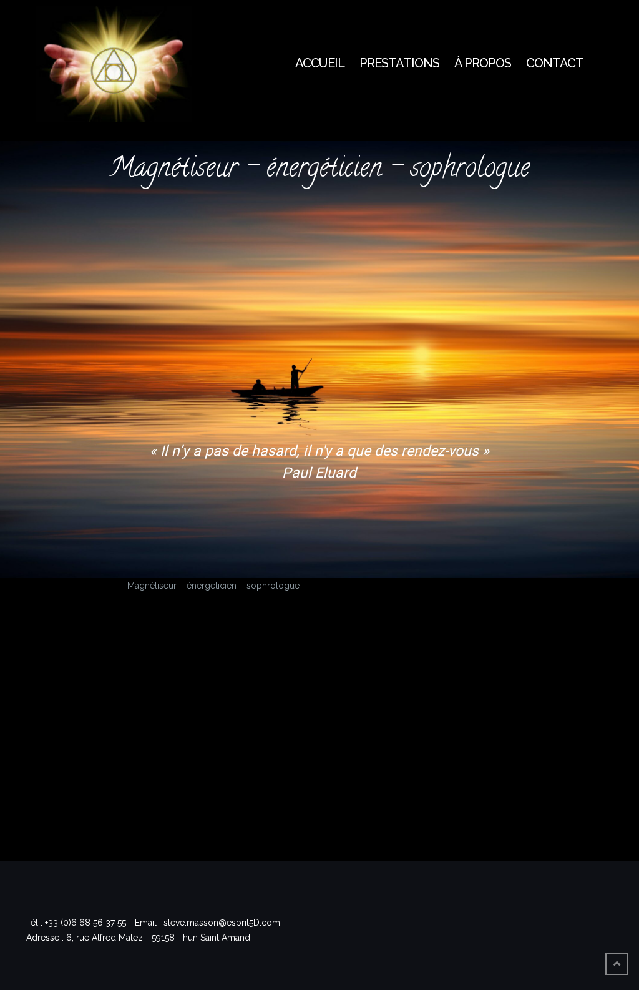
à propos (482, 63)
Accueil (319, 63)
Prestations (399, 63)
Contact (554, 63)
